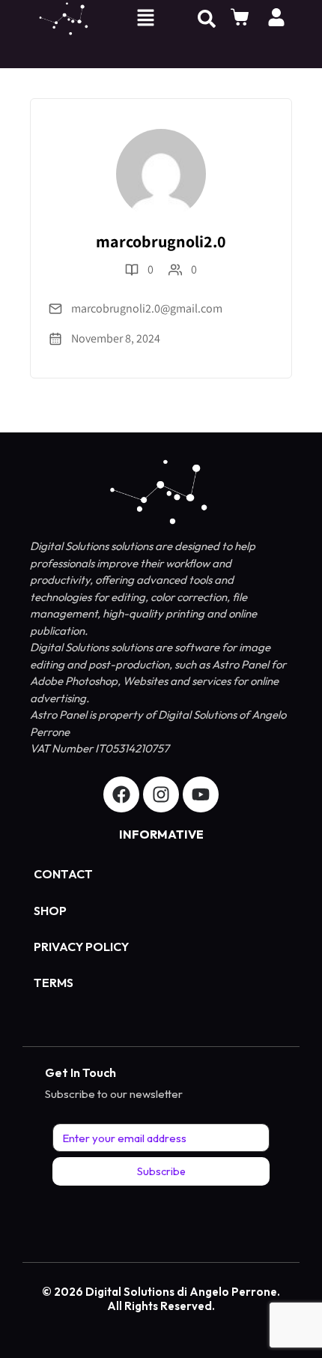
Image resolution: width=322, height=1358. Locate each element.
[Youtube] (201, 794)
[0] (241, 17)
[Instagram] (161, 794)
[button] (145, 19)
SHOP (50, 910)
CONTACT (63, 873)
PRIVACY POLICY (81, 946)
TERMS (53, 982)
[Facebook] (121, 794)
